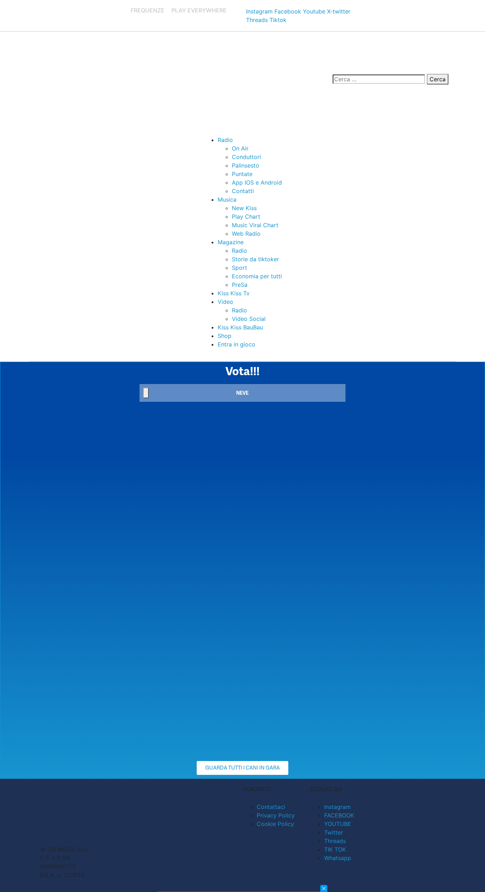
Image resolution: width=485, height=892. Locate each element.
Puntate (242, 173)
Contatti (243, 191)
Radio (225, 139)
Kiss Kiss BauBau (240, 327)
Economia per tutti (257, 276)
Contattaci (271, 806)
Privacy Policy (276, 815)
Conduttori (246, 156)
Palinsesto (245, 165)
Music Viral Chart (255, 225)
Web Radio (246, 233)
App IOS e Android (257, 182)
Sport (239, 267)
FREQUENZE (147, 10)
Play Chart (246, 216)
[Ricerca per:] (379, 79)
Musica (227, 199)
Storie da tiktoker (255, 259)
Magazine (231, 242)
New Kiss (244, 208)
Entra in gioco (236, 344)
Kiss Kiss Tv (234, 293)
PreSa (239, 284)
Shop (224, 335)
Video (225, 301)
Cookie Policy (275, 823)
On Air (240, 148)
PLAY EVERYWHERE (199, 10)
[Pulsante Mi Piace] (146, 393)
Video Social (249, 318)
